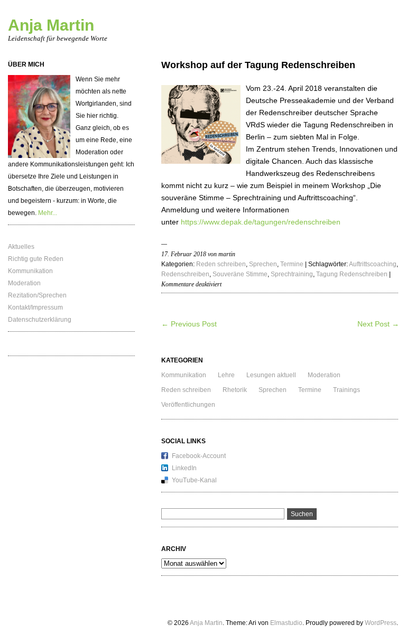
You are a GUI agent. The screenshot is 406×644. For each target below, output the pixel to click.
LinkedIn (184, 468)
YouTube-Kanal (194, 480)
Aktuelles (21, 246)
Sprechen (263, 264)
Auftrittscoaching (372, 264)
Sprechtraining (292, 274)
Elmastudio (286, 623)
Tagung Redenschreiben (351, 274)
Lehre (226, 375)
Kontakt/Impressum (35, 307)
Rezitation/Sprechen (37, 295)
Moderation (24, 283)
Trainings (346, 390)
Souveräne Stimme (240, 274)
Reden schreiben (221, 264)
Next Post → (378, 324)
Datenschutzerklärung (39, 319)
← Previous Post (189, 324)
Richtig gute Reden (35, 259)
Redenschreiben (185, 274)
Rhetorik (235, 390)
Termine (291, 264)
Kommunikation (30, 271)
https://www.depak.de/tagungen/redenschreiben (260, 222)
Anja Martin (51, 25)
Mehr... (47, 213)
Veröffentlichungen (188, 404)
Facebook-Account (199, 456)
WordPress (380, 623)
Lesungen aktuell (271, 375)
